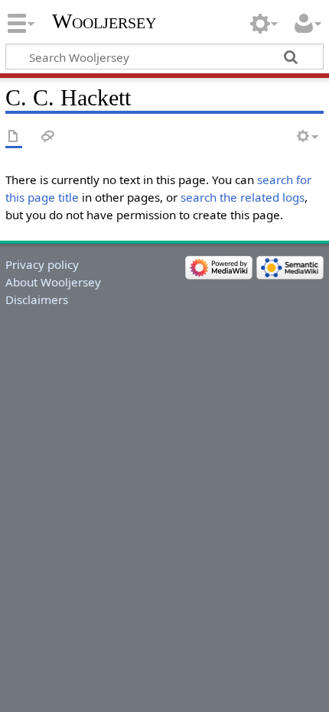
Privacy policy (42, 264)
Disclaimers (36, 299)
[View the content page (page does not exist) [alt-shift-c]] (13, 137)
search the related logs (243, 197)
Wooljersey (104, 21)
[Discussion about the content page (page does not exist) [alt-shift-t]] (48, 137)
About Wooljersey (53, 282)
